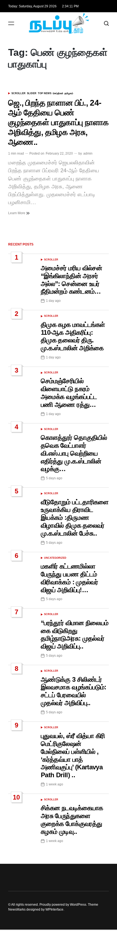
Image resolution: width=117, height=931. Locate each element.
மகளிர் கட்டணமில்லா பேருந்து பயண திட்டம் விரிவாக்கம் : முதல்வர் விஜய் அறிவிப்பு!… (69, 578)
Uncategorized (55, 558)
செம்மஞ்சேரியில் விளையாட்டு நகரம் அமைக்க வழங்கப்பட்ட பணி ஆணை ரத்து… (69, 392)
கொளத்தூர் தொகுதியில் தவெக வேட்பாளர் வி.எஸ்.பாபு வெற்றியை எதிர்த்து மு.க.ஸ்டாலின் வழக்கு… (74, 453)
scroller (18, 93)
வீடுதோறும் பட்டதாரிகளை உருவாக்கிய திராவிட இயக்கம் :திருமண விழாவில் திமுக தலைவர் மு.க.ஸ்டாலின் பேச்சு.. (75, 517)
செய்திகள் (58, 93)
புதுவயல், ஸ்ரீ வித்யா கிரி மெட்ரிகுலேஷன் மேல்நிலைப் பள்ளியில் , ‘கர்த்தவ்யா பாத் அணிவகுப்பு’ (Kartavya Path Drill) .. (73, 755)
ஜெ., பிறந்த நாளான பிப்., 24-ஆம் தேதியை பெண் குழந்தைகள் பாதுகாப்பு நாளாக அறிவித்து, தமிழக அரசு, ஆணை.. (58, 122)
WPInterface (54, 909)
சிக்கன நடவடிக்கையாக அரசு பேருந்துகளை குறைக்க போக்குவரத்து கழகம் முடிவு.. (72, 819)
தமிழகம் (68, 93)
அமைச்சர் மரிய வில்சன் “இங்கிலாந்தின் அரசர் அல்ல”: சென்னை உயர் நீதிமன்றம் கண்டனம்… (71, 279)
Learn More (17, 213)
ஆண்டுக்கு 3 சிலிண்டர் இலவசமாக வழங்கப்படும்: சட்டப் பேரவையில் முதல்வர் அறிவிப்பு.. (73, 691)
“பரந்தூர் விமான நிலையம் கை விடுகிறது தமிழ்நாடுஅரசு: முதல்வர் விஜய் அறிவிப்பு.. (74, 634)
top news (44, 93)
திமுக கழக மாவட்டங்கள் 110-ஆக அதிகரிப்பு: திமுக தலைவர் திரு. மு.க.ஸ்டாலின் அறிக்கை (73, 336)
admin (88, 153)
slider (31, 93)
